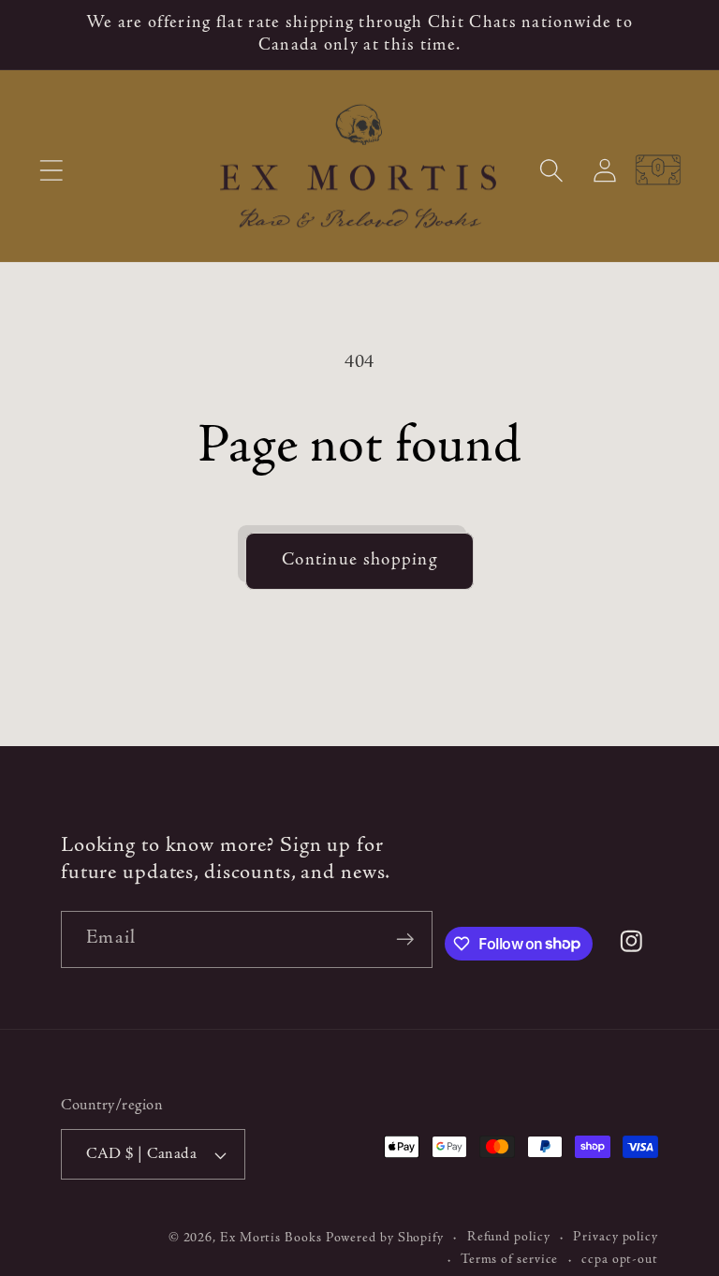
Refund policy (508, 1237)
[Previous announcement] (41, 34)
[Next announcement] (677, 34)
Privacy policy (615, 1237)
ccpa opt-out (619, 1260)
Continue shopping (359, 560)
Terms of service (510, 1260)
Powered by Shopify (385, 1238)
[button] (51, 170)
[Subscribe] (405, 939)
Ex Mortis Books (271, 1238)
